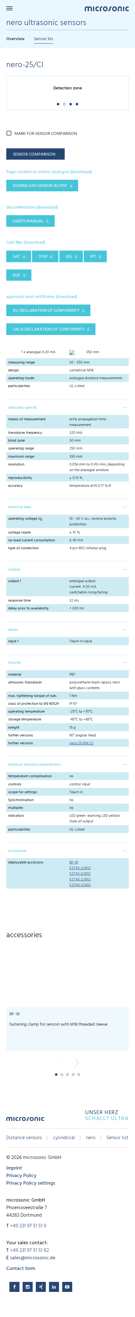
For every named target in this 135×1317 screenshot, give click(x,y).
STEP (43, 256)
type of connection (23, 548)
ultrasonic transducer (25, 682)
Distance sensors (24, 1138)
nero (90, 1138)
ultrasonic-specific (22, 408)
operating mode (21, 378)
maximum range (21, 457)
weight (13, 728)
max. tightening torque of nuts (32, 696)
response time (19, 600)
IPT (93, 256)
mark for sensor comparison (45, 133)
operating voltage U (25, 519)
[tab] (67, 407)
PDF (16, 275)
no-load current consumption (31, 540)
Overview (15, 39)
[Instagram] (28, 1287)
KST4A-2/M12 (80, 868)
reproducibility (20, 478)
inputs (13, 630)
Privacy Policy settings (30, 1183)
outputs (14, 569)
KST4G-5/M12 (80, 885)
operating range (21, 448)
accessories (17, 851)
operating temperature (26, 712)
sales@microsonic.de (32, 1258)
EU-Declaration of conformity (46, 310)
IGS (69, 256)
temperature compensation (30, 776)
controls (14, 784)
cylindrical (64, 1138)
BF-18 (73, 862)
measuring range (21, 362)
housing (14, 663)
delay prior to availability (28, 608)
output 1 (14, 581)
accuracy (15, 486)
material (14, 675)
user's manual (28, 221)
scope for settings (22, 792)
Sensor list (43, 39)
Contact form (20, 1269)
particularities (19, 386)
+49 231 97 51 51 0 (28, 1226)
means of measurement (27, 419)
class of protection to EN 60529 (33, 704)
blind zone (16, 441)
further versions (20, 735)
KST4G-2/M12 (80, 879)
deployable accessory (25, 862)
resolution (16, 464)
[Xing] (41, 1287)
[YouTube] (67, 1287)
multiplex (15, 808)
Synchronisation (21, 800)
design (13, 370)
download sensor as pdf (40, 185)
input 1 (13, 641)
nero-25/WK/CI (81, 743)
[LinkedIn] (54, 1287)
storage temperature (24, 719)
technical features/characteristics (34, 765)
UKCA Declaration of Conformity (48, 329)
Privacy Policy (21, 1176)
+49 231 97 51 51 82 (29, 1250)
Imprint (14, 1168)
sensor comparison (34, 154)
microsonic (25, 1121)
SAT (16, 256)
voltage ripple (19, 532)
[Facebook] (14, 1287)
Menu (9, 8)
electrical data (19, 507)
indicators (16, 816)
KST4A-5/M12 (80, 874)
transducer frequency (25, 433)
